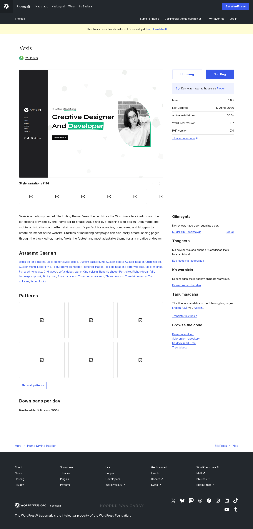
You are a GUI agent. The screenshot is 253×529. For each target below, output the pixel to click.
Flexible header (114, 266)
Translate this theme (184, 315)
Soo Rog (220, 74)
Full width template (30, 271)
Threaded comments (91, 276)
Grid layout (50, 271)
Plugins (64, 479)
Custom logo (153, 261)
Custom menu (27, 266)
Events (155, 473)
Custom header (134, 261)
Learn (109, 467)
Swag (156, 484)
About (18, 467)
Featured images (93, 266)
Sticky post (49, 276)
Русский (198, 307)
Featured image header (67, 266)
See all (230, 231)
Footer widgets (134, 266)
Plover (221, 88)
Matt (201, 473)
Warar (78, 271)
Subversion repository (186, 338)
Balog (74, 261)
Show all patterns (32, 385)
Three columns (114, 276)
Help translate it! (157, 29)
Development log (183, 334)
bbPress (203, 479)
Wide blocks (38, 281)
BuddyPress (205, 484)
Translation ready (136, 276)
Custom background (92, 261)
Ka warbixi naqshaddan (186, 285)
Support (111, 473)
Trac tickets (179, 347)
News (18, 473)
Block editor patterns (32, 261)
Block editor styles (58, 261)
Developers (113, 479)
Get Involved (159, 467)
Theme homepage (183, 138)
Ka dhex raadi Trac (184, 343)
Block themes (154, 266)
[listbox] (91, 340)
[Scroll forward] (159, 183)
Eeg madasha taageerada (188, 260)
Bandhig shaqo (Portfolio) (115, 271)
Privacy (19, 484)
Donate (157, 479)
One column (90, 271)
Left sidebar (66, 271)
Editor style (44, 266)
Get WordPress (235, 6)
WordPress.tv (115, 484)
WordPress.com (208, 467)
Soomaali (55, 505)
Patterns (65, 484)
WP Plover (31, 58)
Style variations (67, 276)
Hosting (19, 479)
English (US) (179, 307)
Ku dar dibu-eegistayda (186, 231)
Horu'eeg (187, 74)
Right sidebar (140, 271)
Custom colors (115, 261)
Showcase (66, 467)
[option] (42, 320)
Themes (20, 18)
